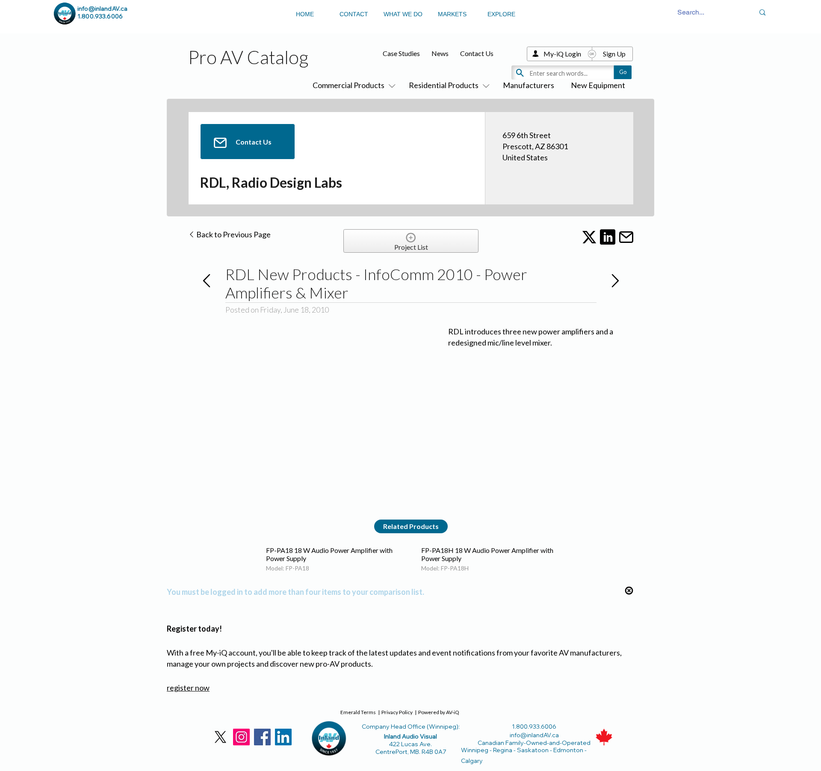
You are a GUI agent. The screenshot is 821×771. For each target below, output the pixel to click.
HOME (305, 14)
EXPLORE (501, 14)
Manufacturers (528, 85)
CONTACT (354, 14)
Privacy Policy (397, 712)
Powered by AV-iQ (438, 712)
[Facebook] (262, 737)
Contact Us (476, 53)
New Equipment (598, 85)
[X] (220, 737)
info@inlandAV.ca (102, 8)
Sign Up (614, 54)
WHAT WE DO (403, 14)
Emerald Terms (358, 712)
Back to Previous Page (233, 234)
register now (188, 687)
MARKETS (452, 14)
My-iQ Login (562, 54)
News (440, 53)
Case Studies (401, 53)
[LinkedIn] (283, 737)
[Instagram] (241, 737)
